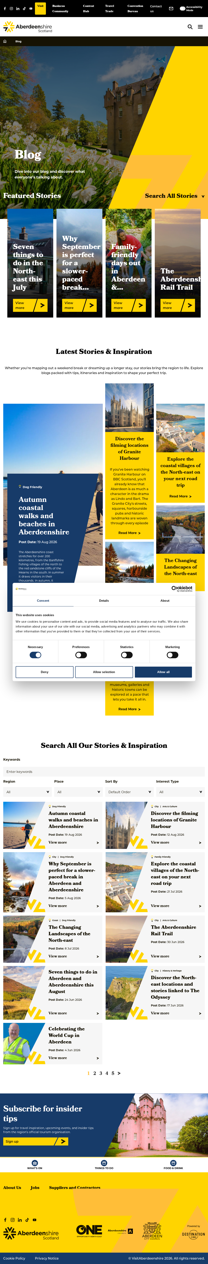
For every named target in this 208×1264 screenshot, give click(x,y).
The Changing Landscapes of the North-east (180, 567)
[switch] (81, 655)
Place (59, 781)
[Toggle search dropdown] (190, 26)
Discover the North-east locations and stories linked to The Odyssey (175, 988)
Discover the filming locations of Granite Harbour (129, 449)
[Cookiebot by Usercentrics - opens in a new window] (174, 589)
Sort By (111, 781)
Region (9, 781)
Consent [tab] (43, 600)
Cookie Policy (14, 1258)
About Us (12, 1188)
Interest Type (167, 781)
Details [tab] (104, 600)
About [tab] (164, 600)
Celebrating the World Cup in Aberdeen (67, 1035)
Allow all (163, 672)
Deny (44, 672)
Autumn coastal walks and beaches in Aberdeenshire (73, 820)
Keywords (11, 759)
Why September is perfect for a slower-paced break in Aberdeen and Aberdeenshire (72, 877)
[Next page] (119, 1073)
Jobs (35, 1188)
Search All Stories (171, 196)
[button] (200, 26)
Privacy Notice (47, 1258)
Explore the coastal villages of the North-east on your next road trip (180, 473)
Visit (40, 6)
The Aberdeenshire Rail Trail (173, 931)
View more (58, 843)
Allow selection (104, 672)
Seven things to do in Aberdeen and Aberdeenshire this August (73, 982)
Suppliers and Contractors (74, 1188)
